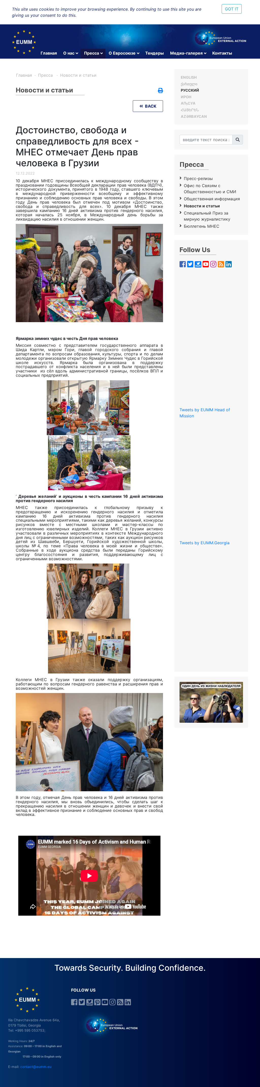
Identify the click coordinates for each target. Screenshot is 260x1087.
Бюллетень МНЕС (201, 226)
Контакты (222, 53)
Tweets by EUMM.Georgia (205, 542)
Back (149, 106)
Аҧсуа (188, 103)
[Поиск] (237, 139)
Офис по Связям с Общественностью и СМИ (210, 188)
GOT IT (231, 8)
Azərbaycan (194, 116)
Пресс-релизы (198, 178)
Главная (49, 53)
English (189, 77)
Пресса (91, 53)
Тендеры (154, 53)
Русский (190, 90)
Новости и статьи (78, 75)
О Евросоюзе (122, 53)
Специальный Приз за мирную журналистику (207, 216)
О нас (68, 53)
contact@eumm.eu (36, 1067)
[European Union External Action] (109, 1025)
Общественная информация (212, 198)
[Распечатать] (160, 90)
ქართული (189, 84)
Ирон (186, 97)
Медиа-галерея (186, 53)
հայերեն (190, 110)
